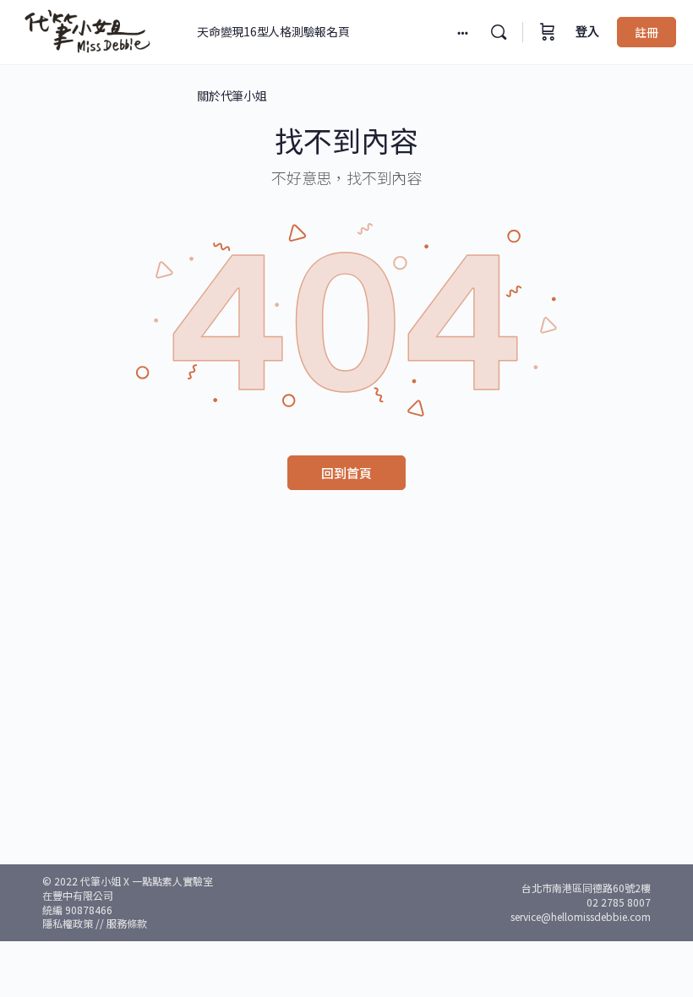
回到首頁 (346, 473)
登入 (587, 31)
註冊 (646, 32)
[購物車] (548, 32)
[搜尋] (499, 32)
